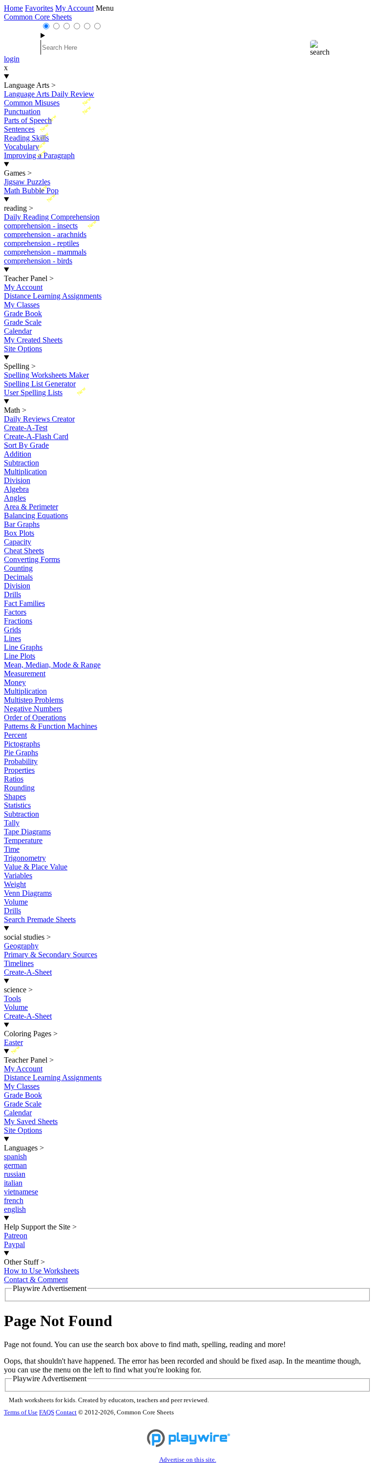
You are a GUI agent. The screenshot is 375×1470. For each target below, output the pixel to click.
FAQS (46, 1412)
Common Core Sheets (38, 17)
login (12, 59)
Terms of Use (21, 1412)
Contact (66, 1412)
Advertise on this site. (187, 1459)
